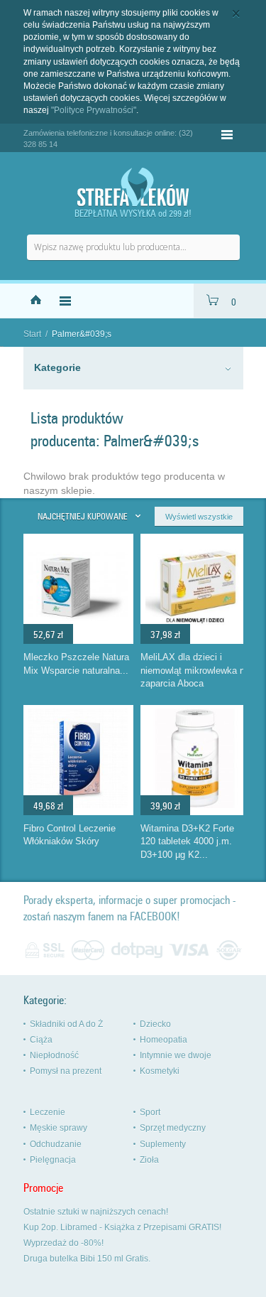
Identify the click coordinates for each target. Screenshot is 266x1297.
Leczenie (47, 1112)
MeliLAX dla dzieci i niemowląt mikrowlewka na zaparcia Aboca (195, 670)
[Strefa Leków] (133, 187)
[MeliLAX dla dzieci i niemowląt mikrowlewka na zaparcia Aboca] (195, 633)
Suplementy (163, 1144)
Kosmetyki (159, 1071)
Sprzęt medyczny (173, 1128)
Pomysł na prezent (65, 1071)
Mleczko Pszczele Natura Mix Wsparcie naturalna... (76, 664)
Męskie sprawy (58, 1128)
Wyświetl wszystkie (199, 516)
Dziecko (155, 1024)
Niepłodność (54, 1055)
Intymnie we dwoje (175, 1055)
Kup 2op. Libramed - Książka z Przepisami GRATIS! (122, 1227)
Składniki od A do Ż (66, 1024)
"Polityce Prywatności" (93, 110)
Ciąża (41, 1040)
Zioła (149, 1160)
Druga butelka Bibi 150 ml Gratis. (86, 1259)
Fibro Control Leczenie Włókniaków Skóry (69, 835)
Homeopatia (163, 1040)
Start (32, 334)
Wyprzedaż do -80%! (63, 1243)
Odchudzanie (56, 1144)
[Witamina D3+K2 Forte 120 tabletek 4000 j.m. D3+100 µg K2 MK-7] (195, 804)
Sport (150, 1112)
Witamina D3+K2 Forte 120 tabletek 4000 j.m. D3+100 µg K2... (187, 841)
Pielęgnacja (53, 1160)
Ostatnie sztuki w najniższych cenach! (95, 1212)
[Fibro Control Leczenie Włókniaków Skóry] (78, 804)
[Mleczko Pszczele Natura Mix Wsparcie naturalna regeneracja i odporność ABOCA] (78, 633)
